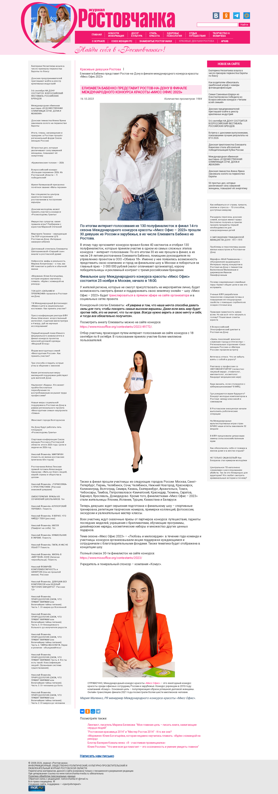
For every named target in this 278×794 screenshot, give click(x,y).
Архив (224, 41)
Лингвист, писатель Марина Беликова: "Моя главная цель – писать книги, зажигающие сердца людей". (142, 726)
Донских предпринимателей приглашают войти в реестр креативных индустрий (224, 112)
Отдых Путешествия (197, 34)
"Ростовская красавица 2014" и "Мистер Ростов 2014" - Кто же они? (130, 731)
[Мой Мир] (93, 711)
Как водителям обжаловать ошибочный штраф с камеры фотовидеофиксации (224, 85)
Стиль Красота (154, 34)
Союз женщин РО (121, 41)
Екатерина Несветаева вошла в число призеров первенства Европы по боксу (228, 73)
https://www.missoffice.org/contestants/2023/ (111, 558)
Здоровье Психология (174, 34)
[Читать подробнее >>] (100, 53)
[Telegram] (98, 711)
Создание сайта (37, 784)
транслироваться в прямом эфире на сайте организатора (149, 295)
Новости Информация (116, 34)
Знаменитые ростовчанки (155, 41)
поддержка (53, 784)
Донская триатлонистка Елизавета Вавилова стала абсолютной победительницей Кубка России (227, 147)
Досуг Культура (136, 34)
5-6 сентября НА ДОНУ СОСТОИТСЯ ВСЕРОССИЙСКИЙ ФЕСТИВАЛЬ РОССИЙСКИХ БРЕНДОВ (228, 123)
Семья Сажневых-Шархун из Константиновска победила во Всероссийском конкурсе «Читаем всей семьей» (227, 98)
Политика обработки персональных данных (51, 776)
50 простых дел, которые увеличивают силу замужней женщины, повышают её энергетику (228, 186)
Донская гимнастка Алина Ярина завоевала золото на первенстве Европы (227, 174)
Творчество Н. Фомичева (221, 34)
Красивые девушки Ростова (196, 41)
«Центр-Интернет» (71, 784)
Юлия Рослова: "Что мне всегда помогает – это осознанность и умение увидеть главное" (143, 746)
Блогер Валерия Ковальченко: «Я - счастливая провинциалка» (126, 742)
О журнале (98, 41)
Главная (97, 34)
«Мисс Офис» (152, 683)
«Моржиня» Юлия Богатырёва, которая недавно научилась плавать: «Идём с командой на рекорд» (144, 737)
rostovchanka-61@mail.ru (74, 779)
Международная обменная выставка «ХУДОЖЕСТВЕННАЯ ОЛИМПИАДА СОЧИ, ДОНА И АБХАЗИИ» (225, 160)
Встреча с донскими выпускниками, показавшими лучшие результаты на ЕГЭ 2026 (228, 135)
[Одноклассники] (87, 711)
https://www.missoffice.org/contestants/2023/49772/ (116, 327)
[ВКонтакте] (82, 711)
